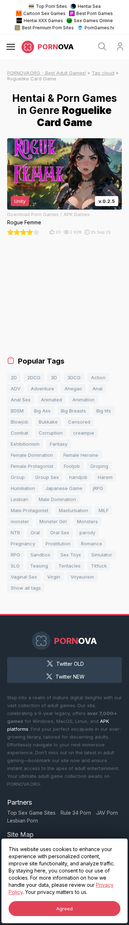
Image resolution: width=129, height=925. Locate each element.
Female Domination (32, 455)
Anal (97, 388)
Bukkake (48, 422)
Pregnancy (23, 543)
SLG (15, 566)
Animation (83, 399)
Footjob (72, 466)
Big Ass (42, 411)
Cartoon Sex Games (44, 13)
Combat (19, 433)
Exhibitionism (25, 444)
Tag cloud (103, 73)
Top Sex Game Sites (31, 813)
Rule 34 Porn (76, 813)
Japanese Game (64, 488)
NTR (15, 532)
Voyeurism (82, 577)
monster (20, 521)
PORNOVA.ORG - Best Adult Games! (46, 73)
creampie (83, 433)
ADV (15, 388)
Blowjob (19, 422)
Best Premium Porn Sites (48, 27)
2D (14, 377)
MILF (104, 510)
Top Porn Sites (51, 6)
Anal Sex (20, 399)
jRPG (98, 488)
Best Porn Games (94, 13)
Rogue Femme (24, 222)
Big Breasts (73, 411)
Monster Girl (53, 521)
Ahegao (73, 388)
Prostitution (58, 543)
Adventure (42, 388)
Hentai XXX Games (43, 20)
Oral (35, 532)
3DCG (74, 377)
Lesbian (19, 499)
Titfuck (99, 566)
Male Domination (57, 499)
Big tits (103, 411)
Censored (79, 422)
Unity (19, 201)
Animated (51, 399)
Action (98, 377)
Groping (99, 466)
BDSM (17, 411)
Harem (105, 477)
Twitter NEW (70, 677)
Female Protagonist (32, 466)
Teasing (39, 566)
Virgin (53, 577)
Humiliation (23, 488)
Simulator (101, 555)
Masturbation (73, 510)
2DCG (33, 377)
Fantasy (58, 444)
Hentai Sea (89, 6)
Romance (91, 543)
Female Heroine (80, 455)
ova (56, 46)
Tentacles (69, 566)
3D (54, 377)
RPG (15, 555)
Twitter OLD (70, 664)
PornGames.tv (99, 27)
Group (18, 477)
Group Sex (47, 477)
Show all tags (26, 588)
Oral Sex (59, 532)
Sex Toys (71, 555)
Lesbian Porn (22, 821)
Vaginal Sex (24, 577)
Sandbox (40, 555)
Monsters (87, 521)
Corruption (51, 433)
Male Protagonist (29, 510)
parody (87, 532)
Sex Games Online (93, 20)
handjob (78, 477)
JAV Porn (107, 813)
